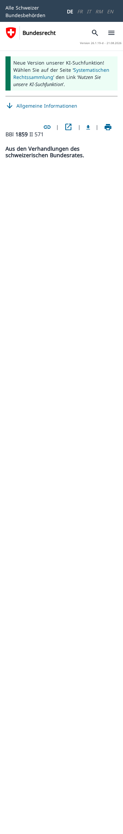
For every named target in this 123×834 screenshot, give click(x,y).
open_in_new (68, 127)
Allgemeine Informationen (41, 106)
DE (70, 11)
